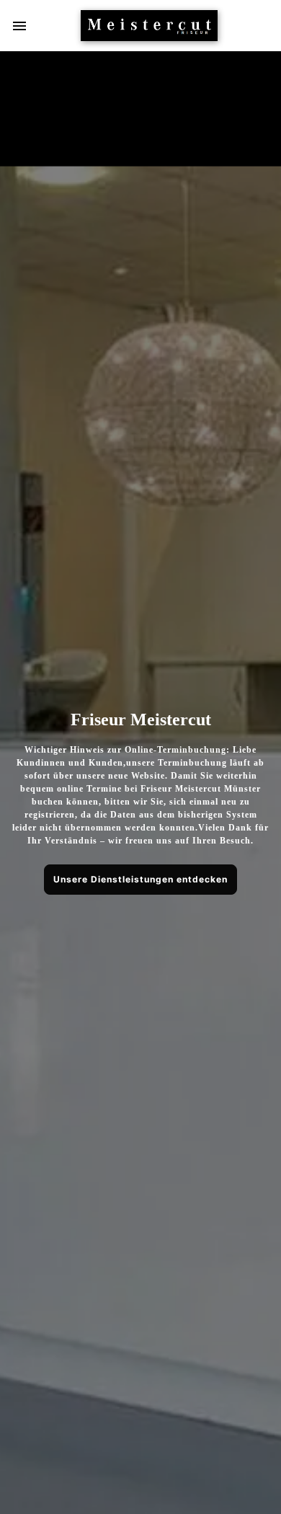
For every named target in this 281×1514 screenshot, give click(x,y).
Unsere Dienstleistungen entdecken (140, 879)
